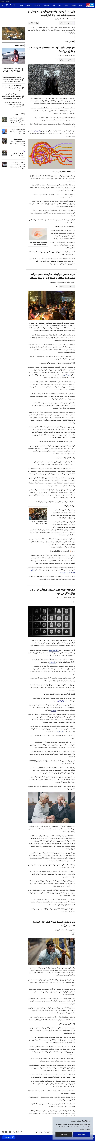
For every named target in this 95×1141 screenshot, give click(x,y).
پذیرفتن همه (81, 1134)
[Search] (11, 5)
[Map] (14, 5)
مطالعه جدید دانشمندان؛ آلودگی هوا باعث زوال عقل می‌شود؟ (52, 592)
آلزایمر (54, 710)
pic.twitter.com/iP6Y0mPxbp (59, 437)
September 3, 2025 (67, 442)
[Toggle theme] (2, 5)
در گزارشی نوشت (54, 650)
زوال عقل (53, 662)
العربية (7, 1)
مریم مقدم (53, 282)
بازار (37, 1132)
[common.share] (56, 60)
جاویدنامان (37, 5)
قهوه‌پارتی (67, 375)
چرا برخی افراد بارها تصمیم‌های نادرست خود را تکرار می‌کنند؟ (51, 49)
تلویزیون (73, 5)
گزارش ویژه (28, 5)
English (2, 1)
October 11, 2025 (55, 551)
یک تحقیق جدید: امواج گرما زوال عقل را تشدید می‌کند (54, 924)
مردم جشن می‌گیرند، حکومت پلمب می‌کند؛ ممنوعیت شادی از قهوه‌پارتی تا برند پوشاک (52, 276)
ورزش (21, 5)
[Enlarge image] (51, 79)
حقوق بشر (46, 5)
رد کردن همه (64, 1134)
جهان (53, 5)
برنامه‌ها (81, 5)
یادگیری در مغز (36, 131)
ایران (59, 5)
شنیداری (66, 5)
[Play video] (7, 5)
